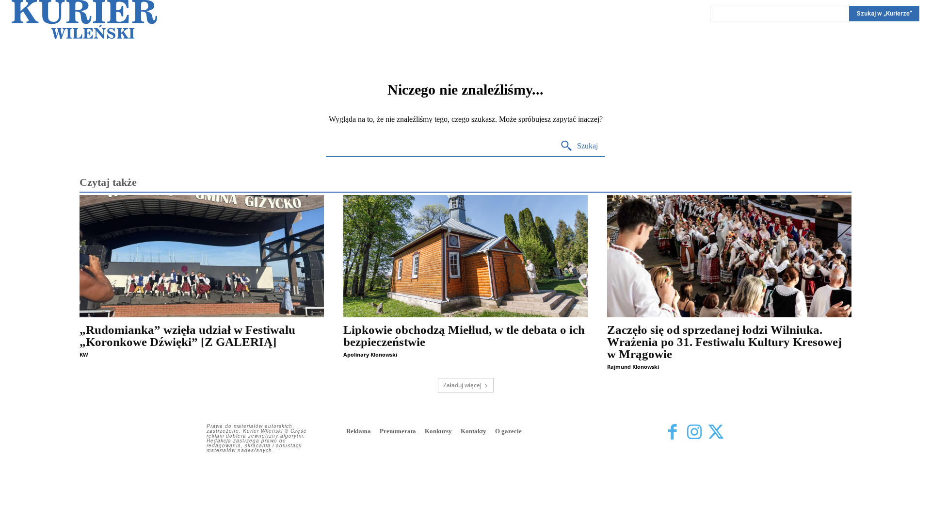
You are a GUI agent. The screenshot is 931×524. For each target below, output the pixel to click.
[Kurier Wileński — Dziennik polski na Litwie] (84, 19)
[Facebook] (672, 432)
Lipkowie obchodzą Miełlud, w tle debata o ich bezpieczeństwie (464, 335)
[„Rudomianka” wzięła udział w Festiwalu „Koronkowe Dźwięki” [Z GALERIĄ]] (202, 256)
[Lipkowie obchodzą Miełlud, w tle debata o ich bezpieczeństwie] (465, 256)
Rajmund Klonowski (633, 366)
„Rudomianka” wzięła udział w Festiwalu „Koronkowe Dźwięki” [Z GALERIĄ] (187, 335)
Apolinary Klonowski (370, 354)
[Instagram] (694, 432)
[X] (715, 432)
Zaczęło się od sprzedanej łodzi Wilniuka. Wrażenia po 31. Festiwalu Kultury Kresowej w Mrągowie (724, 341)
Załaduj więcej (462, 385)
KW (84, 354)
